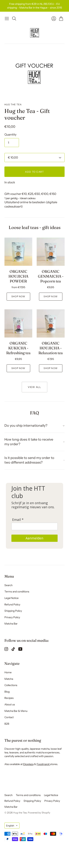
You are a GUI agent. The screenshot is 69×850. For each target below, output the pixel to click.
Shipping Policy (13, 610)
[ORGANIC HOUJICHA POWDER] (18, 252)
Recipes (9, 698)
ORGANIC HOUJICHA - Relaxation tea (50, 348)
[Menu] (7, 18)
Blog (7, 691)
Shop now (18, 296)
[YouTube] (20, 650)
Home (8, 672)
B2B (6, 723)
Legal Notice (11, 598)
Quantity (10, 134)
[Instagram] (6, 650)
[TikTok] (13, 650)
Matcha (8, 679)
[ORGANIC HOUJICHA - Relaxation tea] (51, 323)
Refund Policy (12, 604)
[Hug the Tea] (34, 33)
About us (9, 704)
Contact (9, 717)
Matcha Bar (10, 623)
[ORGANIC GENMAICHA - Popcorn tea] (51, 252)
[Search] (14, 18)
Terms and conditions (16, 591)
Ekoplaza (28, 764)
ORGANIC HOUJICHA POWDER (18, 276)
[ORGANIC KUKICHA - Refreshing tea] (18, 323)
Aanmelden (34, 538)
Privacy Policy (12, 617)
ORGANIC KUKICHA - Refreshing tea (18, 348)
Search (8, 585)
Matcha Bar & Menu (15, 711)
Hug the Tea (13, 104)
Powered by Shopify (39, 812)
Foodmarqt (43, 764)
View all (34, 387)
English (10, 825)
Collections (10, 685)
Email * (18, 520)
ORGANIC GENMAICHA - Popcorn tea (50, 276)
